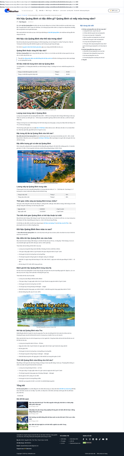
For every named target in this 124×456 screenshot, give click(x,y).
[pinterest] (96, 439)
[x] (86, 439)
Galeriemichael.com (75, 443)
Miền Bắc (41, 10)
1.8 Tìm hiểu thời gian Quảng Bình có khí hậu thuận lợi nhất (94, 46)
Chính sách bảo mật (90, 453)
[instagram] (90, 439)
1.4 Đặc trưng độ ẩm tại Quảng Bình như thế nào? (93, 37)
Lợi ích (63, 443)
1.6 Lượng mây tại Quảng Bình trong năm (91, 41)
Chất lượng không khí (84, 10)
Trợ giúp (63, 441)
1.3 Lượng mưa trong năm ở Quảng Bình (91, 35)
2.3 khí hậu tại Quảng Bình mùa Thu (90, 55)
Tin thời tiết (76, 10)
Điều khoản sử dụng (102, 453)
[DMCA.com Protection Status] (87, 443)
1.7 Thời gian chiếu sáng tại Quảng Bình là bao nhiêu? (94, 43)
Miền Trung (48, 10)
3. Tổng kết (84, 59)
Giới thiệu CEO (74, 439)
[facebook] (83, 439)
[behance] (106, 439)
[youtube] (103, 439)
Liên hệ (72, 441)
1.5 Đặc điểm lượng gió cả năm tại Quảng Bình (93, 39)
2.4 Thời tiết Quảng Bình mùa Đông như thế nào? (93, 57)
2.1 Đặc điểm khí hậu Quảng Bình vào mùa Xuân (93, 51)
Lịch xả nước (63, 10)
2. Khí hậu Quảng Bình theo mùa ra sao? (91, 49)
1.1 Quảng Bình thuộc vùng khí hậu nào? (91, 30)
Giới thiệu (63, 439)
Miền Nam (55, 10)
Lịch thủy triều (70, 10)
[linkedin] (93, 439)
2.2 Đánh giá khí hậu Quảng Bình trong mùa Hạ (93, 53)
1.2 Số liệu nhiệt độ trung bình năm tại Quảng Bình (93, 33)
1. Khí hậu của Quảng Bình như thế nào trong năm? (93, 29)
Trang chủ (19, 15)
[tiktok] (99, 439)
